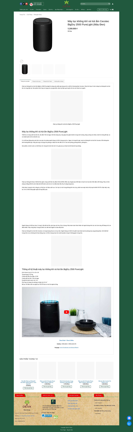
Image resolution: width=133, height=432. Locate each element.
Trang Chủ (22, 14)
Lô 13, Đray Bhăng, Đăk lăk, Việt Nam (26, 415)
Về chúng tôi (69, 9)
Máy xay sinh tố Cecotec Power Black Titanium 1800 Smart (85, 382)
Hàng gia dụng (37, 14)
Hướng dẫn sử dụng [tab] (58, 81)
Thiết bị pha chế (24, 9)
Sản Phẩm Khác (59, 9)
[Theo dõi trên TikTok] (23, 4)
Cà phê (31, 9)
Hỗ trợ (83, 9)
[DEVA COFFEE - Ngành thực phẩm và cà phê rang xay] (66, 4)
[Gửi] (109, 4)
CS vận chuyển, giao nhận (74, 408)
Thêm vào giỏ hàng (28, 388)
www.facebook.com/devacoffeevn (69, 347)
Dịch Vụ (50, 9)
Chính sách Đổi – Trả (73, 406)
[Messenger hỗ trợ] (129, 418)
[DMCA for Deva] (56, 417)
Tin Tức (77, 9)
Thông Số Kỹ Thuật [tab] (47, 81)
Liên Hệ (89, 9)
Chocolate (38, 9)
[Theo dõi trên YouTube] (26, 4)
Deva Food (62, 340)
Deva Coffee (70, 340)
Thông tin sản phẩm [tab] (25, 81)
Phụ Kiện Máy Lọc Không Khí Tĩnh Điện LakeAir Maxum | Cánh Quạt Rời (28, 383)
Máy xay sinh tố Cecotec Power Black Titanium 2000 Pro (47, 382)
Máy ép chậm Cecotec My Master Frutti (104, 382)
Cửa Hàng (29, 14)
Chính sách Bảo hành (73, 400)
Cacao (44, 9)
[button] (112, 4)
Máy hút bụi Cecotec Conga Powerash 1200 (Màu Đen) (66, 382)
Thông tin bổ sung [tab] (36, 81)
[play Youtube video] (66, 312)
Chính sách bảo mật (72, 403)
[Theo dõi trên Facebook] (21, 4)
